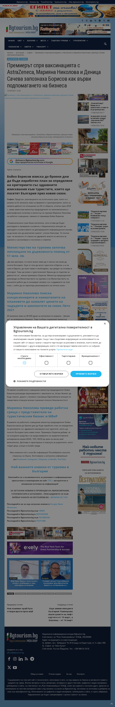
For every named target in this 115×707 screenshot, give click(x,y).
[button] (29, 381)
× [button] (105, 324)
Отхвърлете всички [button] (51, 373)
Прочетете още (64, 349)
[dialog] (57, 353)
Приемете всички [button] (86, 373)
